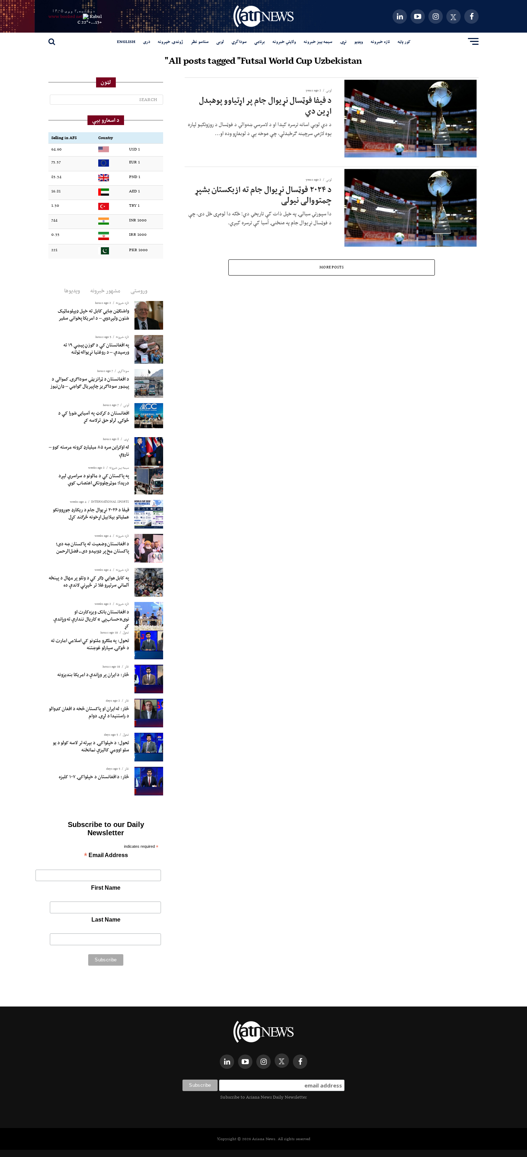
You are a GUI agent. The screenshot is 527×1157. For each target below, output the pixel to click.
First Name (105, 888)
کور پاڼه (404, 41)
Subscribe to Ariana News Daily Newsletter (263, 1097)
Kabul (96, 16)
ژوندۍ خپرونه (170, 41)
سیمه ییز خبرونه (318, 41)
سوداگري (239, 41)
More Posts (331, 267)
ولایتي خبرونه (284, 41)
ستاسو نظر (200, 41)
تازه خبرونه (380, 41)
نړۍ (343, 41)
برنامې (259, 41)
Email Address (106, 856)
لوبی (220, 41)
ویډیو (358, 41)
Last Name (105, 920)
